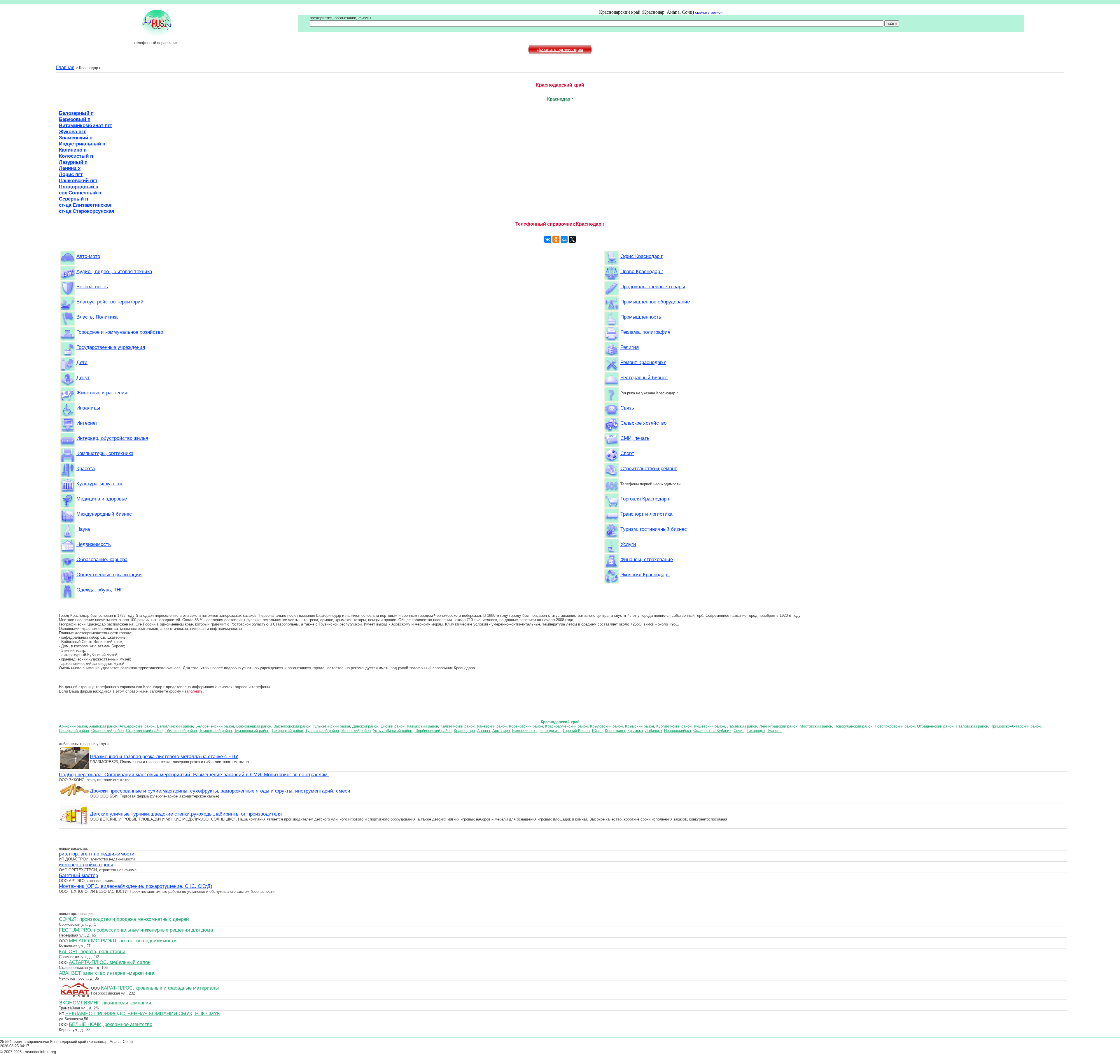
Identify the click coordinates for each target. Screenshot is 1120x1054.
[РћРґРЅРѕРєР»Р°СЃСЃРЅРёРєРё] (555, 239)
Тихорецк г (756, 730)
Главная (65, 67)
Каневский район (492, 726)
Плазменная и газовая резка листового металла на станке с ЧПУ (164, 756)
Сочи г (739, 730)
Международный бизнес (104, 514)
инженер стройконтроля (86, 864)
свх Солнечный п (80, 193)
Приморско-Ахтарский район (1016, 726)
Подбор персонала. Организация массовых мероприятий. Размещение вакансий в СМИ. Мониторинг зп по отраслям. (194, 774)
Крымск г (635, 730)
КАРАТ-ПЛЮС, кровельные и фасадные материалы (160, 988)
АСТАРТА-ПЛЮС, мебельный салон (109, 962)
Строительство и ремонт (648, 468)
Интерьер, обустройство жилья (112, 438)
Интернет (86, 423)
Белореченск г (524, 730)
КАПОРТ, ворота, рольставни (92, 951)
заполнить (194, 691)
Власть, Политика (97, 317)
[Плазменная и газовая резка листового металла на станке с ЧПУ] (74, 768)
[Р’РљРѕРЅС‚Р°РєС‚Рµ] (547, 239)
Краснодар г (464, 730)
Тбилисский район (181, 730)
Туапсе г (774, 730)
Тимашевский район (251, 730)
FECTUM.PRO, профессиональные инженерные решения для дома (136, 930)
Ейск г (597, 730)
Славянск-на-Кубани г (712, 730)
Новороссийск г (677, 730)
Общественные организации (109, 574)
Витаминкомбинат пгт (85, 125)
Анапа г (483, 730)
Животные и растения (101, 393)
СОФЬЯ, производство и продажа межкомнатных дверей (124, 919)
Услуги (628, 544)
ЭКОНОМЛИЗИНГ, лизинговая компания (105, 1003)
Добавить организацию (560, 49)
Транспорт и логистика (646, 514)
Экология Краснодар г (645, 574)
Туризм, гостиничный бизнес (653, 529)
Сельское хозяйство (643, 423)
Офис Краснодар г (641, 256)
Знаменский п (75, 137)
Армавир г (501, 730)
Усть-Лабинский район (392, 730)
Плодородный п (78, 186)
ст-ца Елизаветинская (85, 205)
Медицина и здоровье (101, 499)
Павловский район (972, 726)
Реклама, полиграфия (645, 332)
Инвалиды (88, 408)
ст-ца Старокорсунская (86, 211)
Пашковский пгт (78, 180)
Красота (85, 468)
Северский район (74, 730)
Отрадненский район (935, 726)
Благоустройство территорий (110, 302)
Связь (627, 408)
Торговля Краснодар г (645, 499)
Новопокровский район (895, 726)
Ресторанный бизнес (644, 377)
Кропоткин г (615, 730)
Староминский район (144, 730)
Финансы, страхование (646, 559)
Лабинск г (653, 730)
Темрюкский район (215, 730)
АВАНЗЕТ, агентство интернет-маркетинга (106, 973)
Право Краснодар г (641, 271)
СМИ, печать (635, 438)
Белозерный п (76, 113)
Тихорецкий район (287, 730)
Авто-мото (88, 256)
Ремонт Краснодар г (643, 362)
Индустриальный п (82, 144)
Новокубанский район (853, 726)
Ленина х (69, 168)
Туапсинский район (322, 730)
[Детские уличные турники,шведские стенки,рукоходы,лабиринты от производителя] (74, 825)
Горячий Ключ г (576, 730)
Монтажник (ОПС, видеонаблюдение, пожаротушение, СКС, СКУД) (135, 886)
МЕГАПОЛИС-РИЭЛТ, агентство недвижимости (123, 941)
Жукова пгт (72, 131)
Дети (82, 362)
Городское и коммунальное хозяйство (119, 332)
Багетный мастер (78, 875)
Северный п (73, 199)
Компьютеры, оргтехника (104, 453)
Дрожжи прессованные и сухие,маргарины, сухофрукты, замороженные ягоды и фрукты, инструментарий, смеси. (221, 791)
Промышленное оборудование (655, 302)
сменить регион (708, 12)
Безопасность (92, 286)
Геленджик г (550, 730)
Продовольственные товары (652, 286)
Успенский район (356, 730)
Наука (83, 529)
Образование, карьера (101, 559)
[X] (572, 239)
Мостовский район (816, 726)
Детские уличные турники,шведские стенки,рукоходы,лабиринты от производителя (186, 814)
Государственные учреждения (110, 347)
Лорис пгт (71, 174)
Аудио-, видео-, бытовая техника (114, 271)
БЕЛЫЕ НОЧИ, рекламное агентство (110, 1024)
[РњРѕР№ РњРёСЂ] (564, 239)
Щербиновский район (433, 730)
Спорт (627, 453)
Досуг (83, 377)
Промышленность (640, 317)
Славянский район (107, 730)
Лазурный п (73, 162)
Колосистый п (76, 156)
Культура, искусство (99, 483)
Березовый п (74, 119)
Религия (629, 347)
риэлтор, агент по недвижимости (96, 854)
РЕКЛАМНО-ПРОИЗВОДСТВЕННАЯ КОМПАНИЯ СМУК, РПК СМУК (142, 1013)
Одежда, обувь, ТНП (100, 590)
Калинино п (73, 150)
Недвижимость (93, 544)
